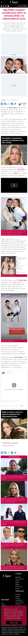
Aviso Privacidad (5, 625)
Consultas (13, 625)
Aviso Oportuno (19, 602)
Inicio (2, 603)
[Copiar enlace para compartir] (15, 103)
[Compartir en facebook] (2, 103)
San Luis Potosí (19, 579)
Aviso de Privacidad (15, 618)
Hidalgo (17, 584)
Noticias (3, 100)
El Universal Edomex (18, 587)
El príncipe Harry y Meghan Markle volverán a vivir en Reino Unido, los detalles (13, 522)
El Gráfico (18, 594)
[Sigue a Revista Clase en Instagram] (6, 6)
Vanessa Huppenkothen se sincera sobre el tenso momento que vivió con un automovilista (13, 500)
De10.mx (17, 596)
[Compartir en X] (5, 103)
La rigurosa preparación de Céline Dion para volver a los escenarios (13, 567)
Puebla (17, 582)
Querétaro (18, 577)
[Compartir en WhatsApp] (8, 103)
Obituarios (18, 604)
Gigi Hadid (5, 445)
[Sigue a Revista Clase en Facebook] (2, 6)
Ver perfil (23, 104)
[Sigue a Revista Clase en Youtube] (8, 6)
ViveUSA (17, 598)
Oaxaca (17, 581)
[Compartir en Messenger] (12, 103)
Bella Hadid (11, 445)
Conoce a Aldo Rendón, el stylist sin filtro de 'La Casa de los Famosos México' (13, 477)
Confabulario (18, 600)
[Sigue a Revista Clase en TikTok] (4, 6)
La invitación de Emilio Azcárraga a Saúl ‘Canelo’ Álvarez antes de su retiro (13, 545)
